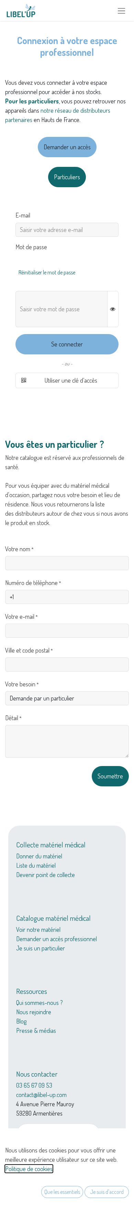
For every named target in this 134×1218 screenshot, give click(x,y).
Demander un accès (67, 147)
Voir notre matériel (38, 929)
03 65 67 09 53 (34, 1085)
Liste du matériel (36, 865)
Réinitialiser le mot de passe (47, 272)
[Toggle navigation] (121, 10)
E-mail (22, 215)
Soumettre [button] (110, 776)
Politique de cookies (29, 1168)
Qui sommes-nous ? (39, 1002)
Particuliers (67, 177)
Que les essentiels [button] (62, 1191)
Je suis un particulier (40, 948)
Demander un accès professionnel (56, 939)
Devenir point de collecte (45, 874)
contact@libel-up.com (41, 1094)
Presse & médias (36, 1030)
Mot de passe (31, 247)
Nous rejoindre (33, 1012)
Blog (21, 1021)
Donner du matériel (39, 856)
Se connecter (67, 344)
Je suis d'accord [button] (107, 1191)
